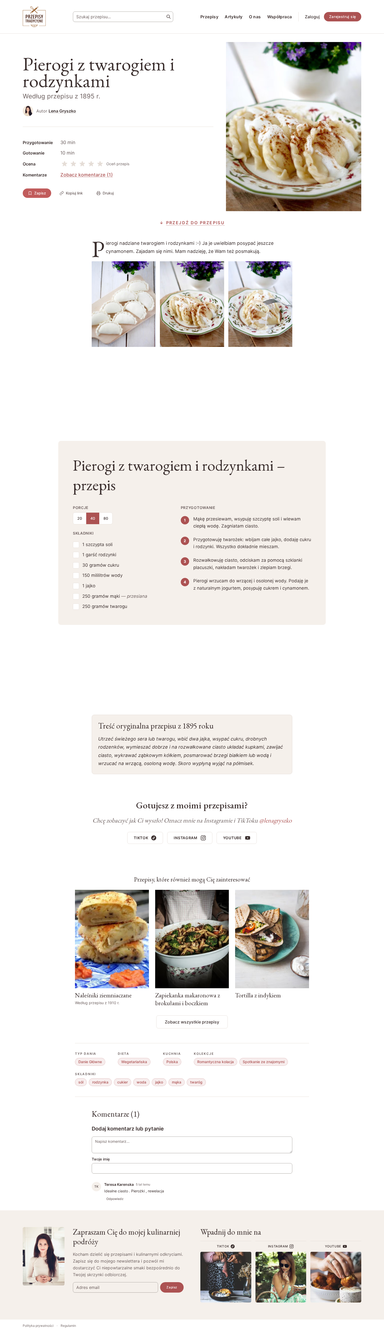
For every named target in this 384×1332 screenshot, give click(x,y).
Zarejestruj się (342, 16)
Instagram (185, 838)
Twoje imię (101, 1159)
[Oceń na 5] (100, 164)
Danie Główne (90, 1061)
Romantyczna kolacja (215, 1061)
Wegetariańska (134, 1061)
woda (141, 1082)
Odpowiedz (115, 1199)
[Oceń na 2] (73, 164)
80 (105, 518)
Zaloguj (312, 16)
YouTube (232, 838)
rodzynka (100, 1082)
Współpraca (279, 16)
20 (79, 518)
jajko (159, 1082)
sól (80, 1082)
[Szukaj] (168, 17)
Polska (172, 1061)
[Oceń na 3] (82, 164)
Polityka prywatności (38, 1326)
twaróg (196, 1082)
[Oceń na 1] (64, 164)
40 (92, 518)
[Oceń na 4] (91, 164)
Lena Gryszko (62, 111)
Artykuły (233, 16)
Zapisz (40, 193)
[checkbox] (76, 545)
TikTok (141, 838)
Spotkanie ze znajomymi (263, 1061)
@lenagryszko (275, 820)
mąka (176, 1082)
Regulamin (68, 1326)
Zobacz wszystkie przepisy (192, 1022)
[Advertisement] (192, 389)
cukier (122, 1082)
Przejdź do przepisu (195, 222)
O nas (255, 16)
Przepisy (209, 16)
